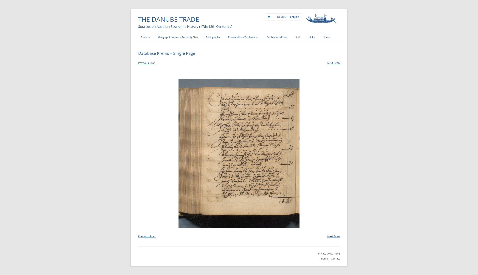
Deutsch (282, 16)
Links (312, 37)
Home (326, 37)
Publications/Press (277, 37)
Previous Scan (147, 63)
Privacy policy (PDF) (329, 253)
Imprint (324, 258)
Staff (298, 37)
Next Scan (333, 63)
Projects (145, 37)
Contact (335, 258)
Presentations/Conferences (243, 37)
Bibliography (213, 37)
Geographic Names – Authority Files (178, 37)
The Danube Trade (168, 19)
